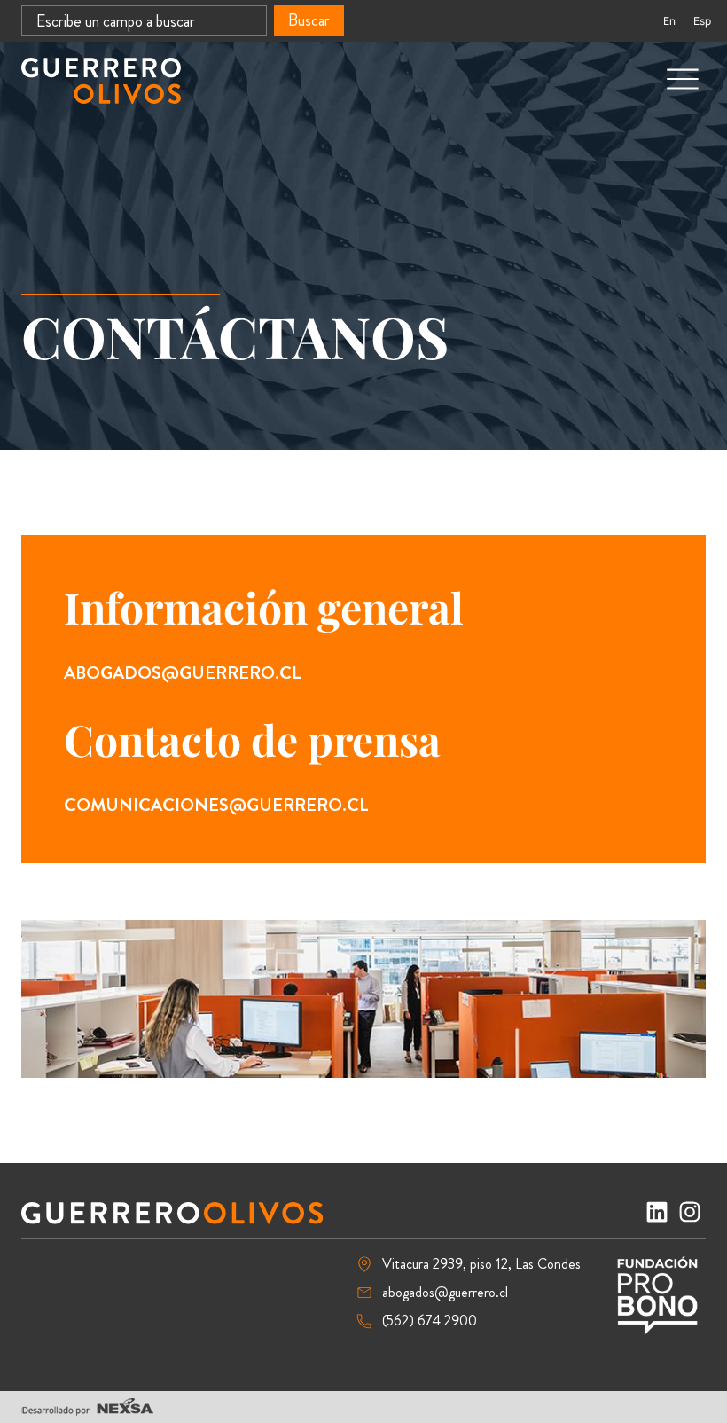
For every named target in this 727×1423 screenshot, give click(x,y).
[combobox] (144, 20)
